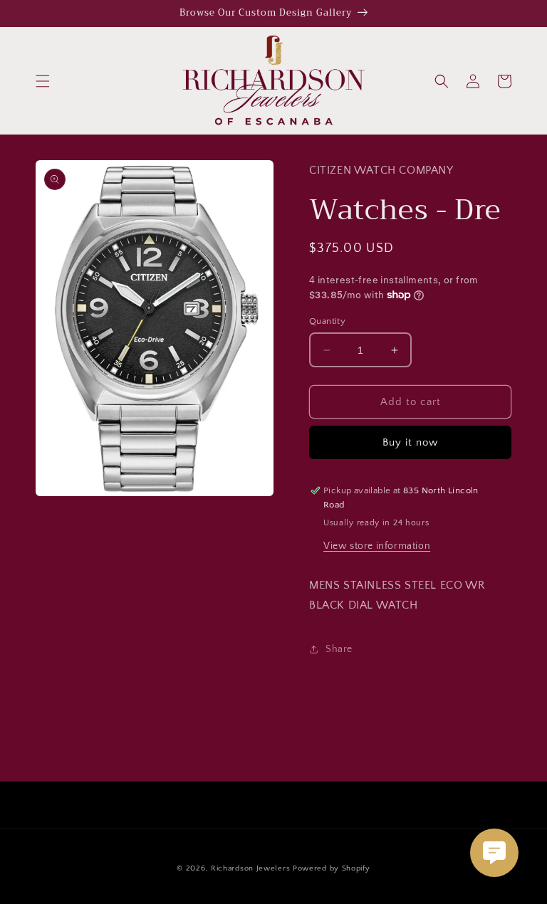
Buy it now (410, 442)
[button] (42, 81)
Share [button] (339, 649)
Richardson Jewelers (250, 868)
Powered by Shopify (331, 868)
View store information (376, 546)
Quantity (327, 321)
